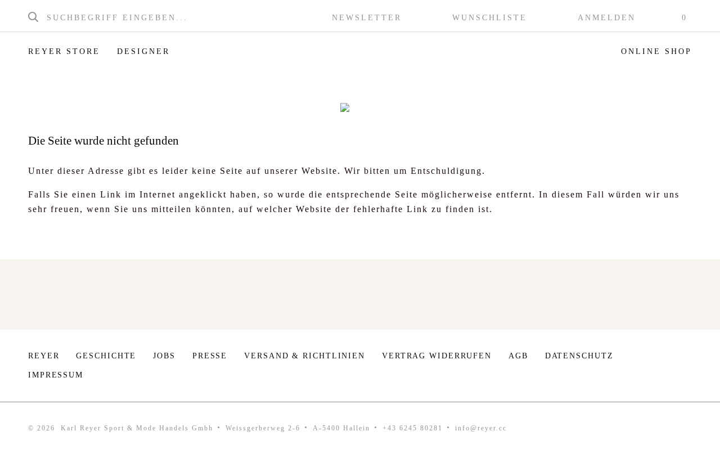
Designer (143, 51)
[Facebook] (686, 359)
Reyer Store (64, 51)
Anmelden (607, 18)
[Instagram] (652, 359)
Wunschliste (489, 18)
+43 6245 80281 (412, 428)
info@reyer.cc (481, 428)
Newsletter (367, 18)
